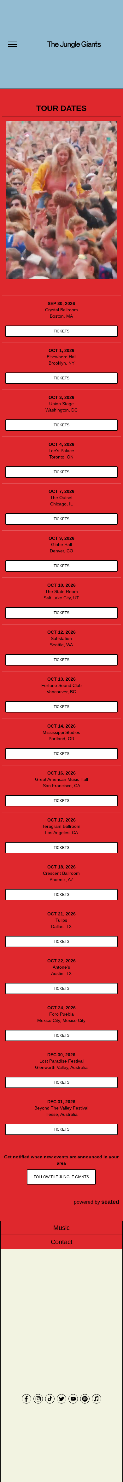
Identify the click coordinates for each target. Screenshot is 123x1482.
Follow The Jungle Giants (61, 1177)
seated (110, 1201)
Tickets (61, 331)
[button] (12, 44)
